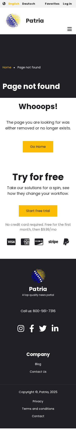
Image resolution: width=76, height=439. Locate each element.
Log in (67, 4)
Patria (35, 21)
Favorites (52, 4)
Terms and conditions (38, 409)
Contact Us (38, 372)
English (13, 4)
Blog (38, 364)
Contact (38, 416)
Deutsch (28, 4)
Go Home (38, 146)
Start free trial (38, 210)
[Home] (13, 20)
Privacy (38, 401)
